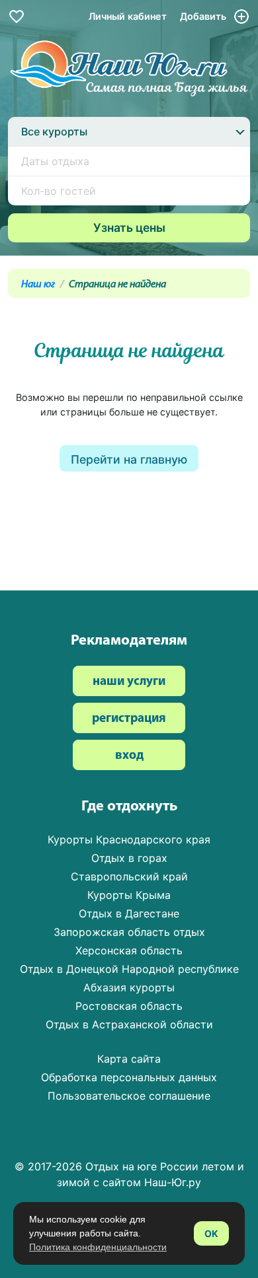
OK (211, 1233)
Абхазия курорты (129, 987)
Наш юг (38, 284)
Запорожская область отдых (129, 932)
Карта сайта (129, 1058)
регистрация (129, 719)
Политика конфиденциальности (98, 1247)
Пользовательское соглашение (129, 1095)
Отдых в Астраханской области (129, 1024)
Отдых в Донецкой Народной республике (129, 969)
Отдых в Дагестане (129, 913)
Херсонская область (129, 950)
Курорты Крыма (129, 895)
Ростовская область (129, 1005)
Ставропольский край (129, 876)
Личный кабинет (128, 16)
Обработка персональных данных (129, 1077)
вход (129, 756)
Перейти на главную (129, 459)
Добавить (204, 16)
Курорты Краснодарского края (129, 839)
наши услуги (129, 682)
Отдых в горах (129, 858)
